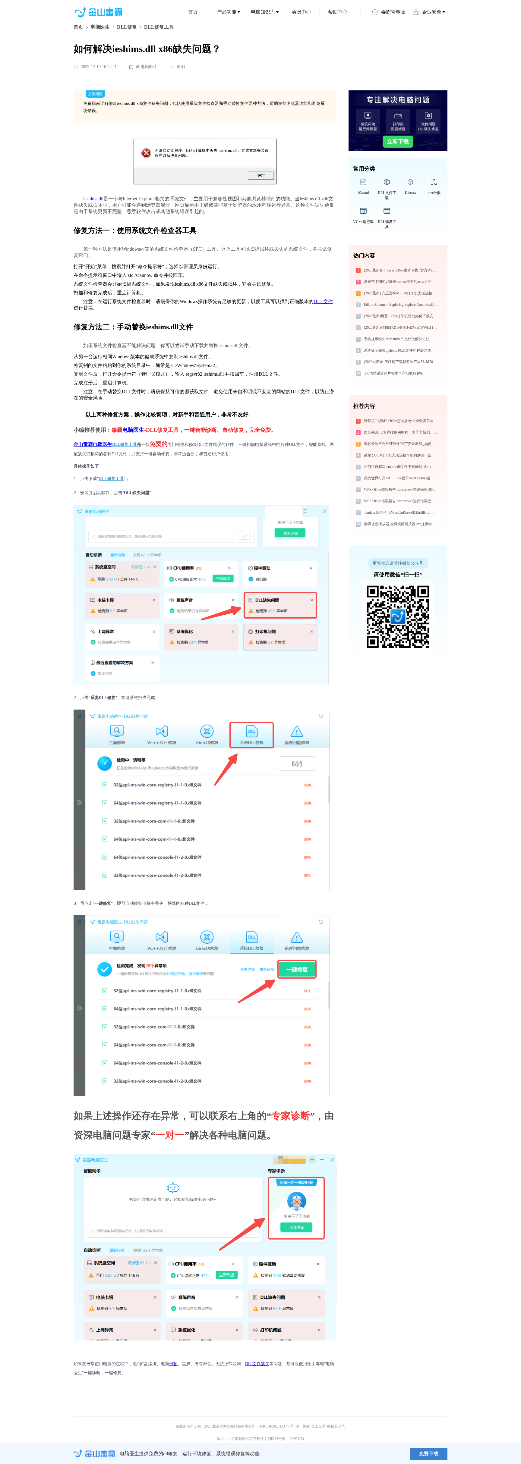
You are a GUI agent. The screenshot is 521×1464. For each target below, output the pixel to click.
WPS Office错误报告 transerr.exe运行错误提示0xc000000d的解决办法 (401, 501)
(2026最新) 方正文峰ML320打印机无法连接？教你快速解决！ (401, 293)
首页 (193, 11)
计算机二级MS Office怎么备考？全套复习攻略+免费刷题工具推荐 (401, 421)
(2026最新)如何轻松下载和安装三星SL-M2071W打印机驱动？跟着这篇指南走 (401, 362)
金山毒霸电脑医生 (93, 444)
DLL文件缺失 (257, 1363)
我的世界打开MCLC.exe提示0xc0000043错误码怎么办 (401, 478)
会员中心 (301, 11)
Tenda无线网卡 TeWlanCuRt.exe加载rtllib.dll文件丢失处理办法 (401, 512)
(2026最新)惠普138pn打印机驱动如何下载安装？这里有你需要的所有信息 (401, 316)
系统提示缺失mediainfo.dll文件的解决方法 (397, 339)
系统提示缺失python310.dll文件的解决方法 (397, 350)
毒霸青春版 (393, 11)
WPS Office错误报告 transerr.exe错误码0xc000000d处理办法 (401, 489)
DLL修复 (127, 27)
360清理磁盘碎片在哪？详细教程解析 (394, 373)
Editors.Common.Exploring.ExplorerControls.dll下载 (401, 305)
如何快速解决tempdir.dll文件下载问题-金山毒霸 (401, 467)
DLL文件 (323, 301)
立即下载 (398, 142)
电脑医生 (100, 27)
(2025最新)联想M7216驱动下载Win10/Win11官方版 (401, 327)
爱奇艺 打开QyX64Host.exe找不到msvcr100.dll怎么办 (401, 282)
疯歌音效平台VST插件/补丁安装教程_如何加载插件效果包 (401, 444)
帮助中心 (337, 11)
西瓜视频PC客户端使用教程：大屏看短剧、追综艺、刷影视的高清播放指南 (401, 432)
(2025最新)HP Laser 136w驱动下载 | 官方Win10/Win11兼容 (401, 270)
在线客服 (297, 1439)
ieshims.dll (93, 198)
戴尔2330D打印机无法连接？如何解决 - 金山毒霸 (401, 455)
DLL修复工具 (124, 444)
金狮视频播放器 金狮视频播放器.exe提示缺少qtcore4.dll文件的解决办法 (401, 524)
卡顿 (173, 1363)
